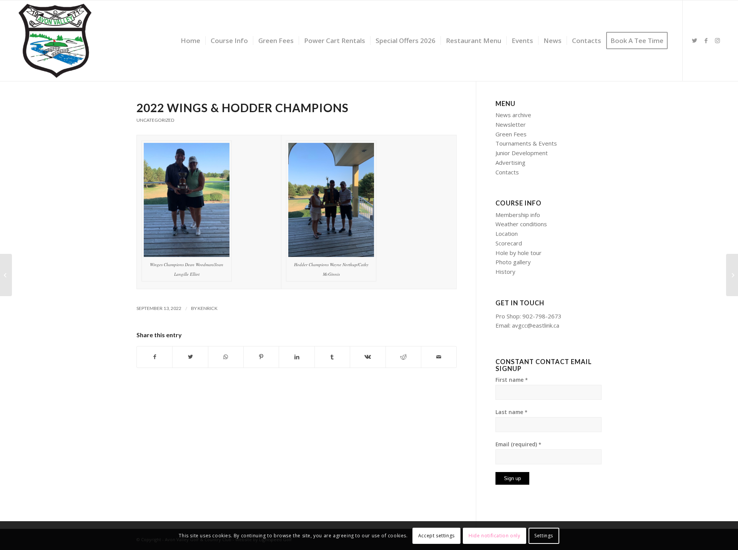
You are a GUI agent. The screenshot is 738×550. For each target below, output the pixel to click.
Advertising (510, 162)
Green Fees (511, 134)
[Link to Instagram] (717, 40)
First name (511, 379)
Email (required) (518, 444)
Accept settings (436, 535)
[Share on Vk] (367, 357)
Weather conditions (521, 224)
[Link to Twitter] (694, 40)
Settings (543, 535)
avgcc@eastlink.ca (535, 325)
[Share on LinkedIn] (296, 357)
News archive (513, 115)
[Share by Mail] (438, 357)
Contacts (507, 172)
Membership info (517, 215)
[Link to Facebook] (706, 40)
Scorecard (508, 243)
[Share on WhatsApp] (225, 357)
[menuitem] (190, 40)
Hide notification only (494, 535)
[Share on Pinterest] (261, 357)
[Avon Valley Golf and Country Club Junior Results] (6, 275)
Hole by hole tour (518, 253)
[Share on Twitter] (190, 357)
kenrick (208, 308)
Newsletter (510, 124)
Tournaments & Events (526, 143)
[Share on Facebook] (154, 357)
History (505, 271)
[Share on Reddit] (403, 357)
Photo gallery (513, 262)
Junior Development (521, 153)
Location (506, 233)
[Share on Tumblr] (332, 357)
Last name (511, 412)
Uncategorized (155, 120)
